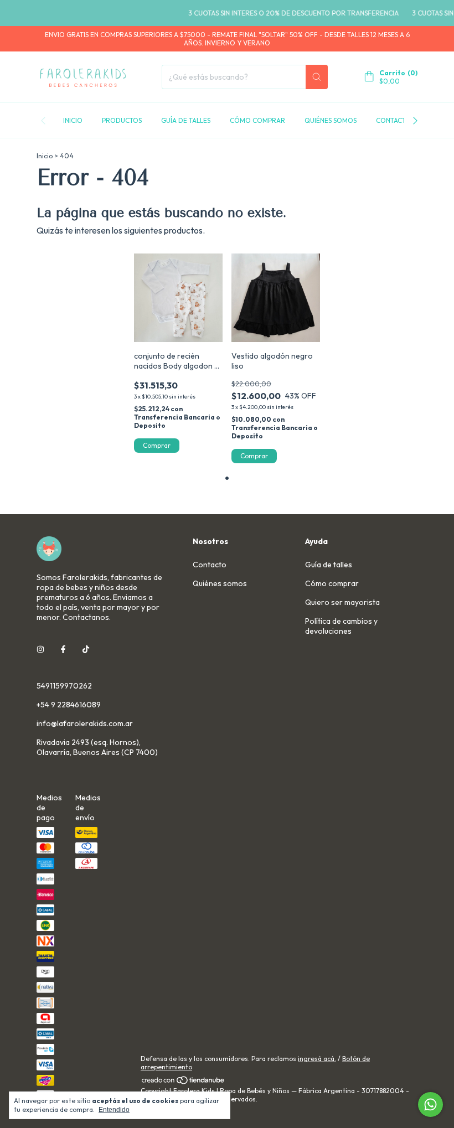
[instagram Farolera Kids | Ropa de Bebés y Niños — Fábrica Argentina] (40, 649)
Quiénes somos (331, 120)
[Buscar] (317, 77)
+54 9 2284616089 (69, 705)
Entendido (114, 1110)
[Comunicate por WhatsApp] (430, 1104)
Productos (122, 120)
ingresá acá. (317, 1058)
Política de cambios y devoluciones (341, 626)
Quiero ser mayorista (342, 602)
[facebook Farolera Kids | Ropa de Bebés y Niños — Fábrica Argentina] (63, 649)
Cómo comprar (257, 120)
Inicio (72, 120)
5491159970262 (64, 686)
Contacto (393, 120)
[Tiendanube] (183, 1082)
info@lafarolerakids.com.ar (85, 723)
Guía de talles (185, 120)
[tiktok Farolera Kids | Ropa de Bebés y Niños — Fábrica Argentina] (86, 649)
